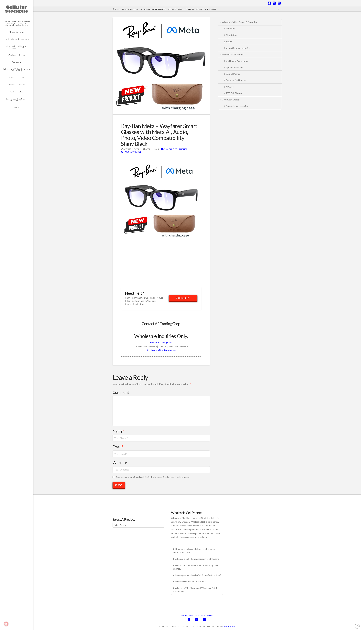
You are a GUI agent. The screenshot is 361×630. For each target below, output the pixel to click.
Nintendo (230, 28)
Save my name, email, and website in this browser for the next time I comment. (153, 477)
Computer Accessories (237, 106)
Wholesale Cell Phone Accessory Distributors (197, 558)
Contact (193, 616)
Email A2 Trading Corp (161, 342)
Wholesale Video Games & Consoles (239, 22)
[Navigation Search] (16, 114)
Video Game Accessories (238, 48)
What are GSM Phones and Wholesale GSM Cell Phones (195, 590)
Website (120, 462)
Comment (122, 392)
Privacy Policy (205, 616)
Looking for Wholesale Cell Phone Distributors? (198, 575)
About (184, 616)
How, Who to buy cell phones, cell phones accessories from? (194, 551)
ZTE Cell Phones (234, 93)
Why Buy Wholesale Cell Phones (190, 581)
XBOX (229, 41)
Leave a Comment (132, 152)
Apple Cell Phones (234, 67)
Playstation (231, 35)
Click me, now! (183, 297)
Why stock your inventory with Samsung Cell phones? (195, 567)
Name (118, 431)
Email (118, 446)
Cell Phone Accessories (237, 60)
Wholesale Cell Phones (175, 149)
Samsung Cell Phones (236, 80)
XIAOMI (230, 86)
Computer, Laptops (231, 99)
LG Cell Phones (233, 73)
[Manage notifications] (6, 624)
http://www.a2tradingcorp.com (161, 350)
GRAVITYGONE (229, 626)
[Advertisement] (154, 158)
